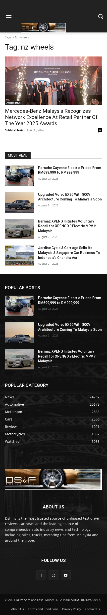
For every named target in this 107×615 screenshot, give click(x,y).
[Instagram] (53, 575)
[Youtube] (66, 575)
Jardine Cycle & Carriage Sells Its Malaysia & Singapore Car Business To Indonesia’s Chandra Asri (69, 252)
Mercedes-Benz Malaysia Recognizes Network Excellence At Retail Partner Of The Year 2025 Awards (51, 117)
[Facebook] (41, 575)
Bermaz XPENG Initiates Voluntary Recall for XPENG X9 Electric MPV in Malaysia (67, 226)
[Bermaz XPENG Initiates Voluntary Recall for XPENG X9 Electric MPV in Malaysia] (19, 229)
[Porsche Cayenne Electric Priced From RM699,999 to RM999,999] (19, 176)
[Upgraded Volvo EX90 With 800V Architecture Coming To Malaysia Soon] (19, 202)
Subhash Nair (14, 130)
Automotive (13, 102)
